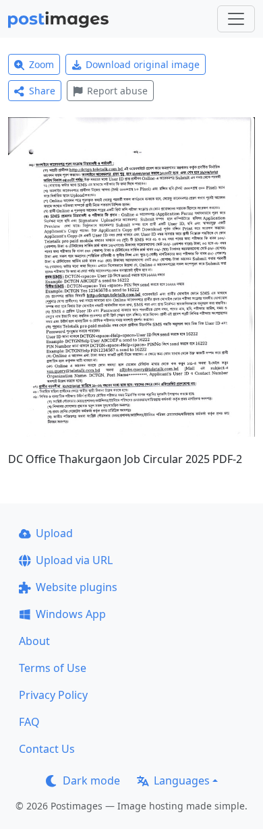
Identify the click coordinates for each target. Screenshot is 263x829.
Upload (54, 533)
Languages (182, 780)
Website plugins (76, 587)
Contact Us (47, 748)
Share (42, 90)
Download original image (143, 64)
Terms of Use (52, 668)
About (34, 641)
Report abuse (117, 90)
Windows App (71, 614)
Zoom (41, 64)
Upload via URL (74, 560)
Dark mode (91, 780)
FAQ (29, 721)
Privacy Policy (53, 694)
